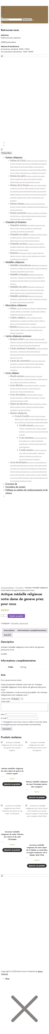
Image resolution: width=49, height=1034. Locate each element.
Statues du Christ (28, 166)
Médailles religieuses (14, 262)
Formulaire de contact (15, 486)
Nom (3, 714)
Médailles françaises (27, 279)
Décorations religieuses (16, 305)
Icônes (28, 311)
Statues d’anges (29, 206)
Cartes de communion (27, 365)
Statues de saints (27, 178)
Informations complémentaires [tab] (31, 630)
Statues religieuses (13, 157)
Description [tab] (9, 630)
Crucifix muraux (33, 430)
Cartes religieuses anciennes (18, 336)
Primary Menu (6, 153)
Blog (7, 978)
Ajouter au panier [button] (12, 784)
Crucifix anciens (32, 454)
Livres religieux (12, 372)
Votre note (6, 699)
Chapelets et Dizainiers (15, 222)
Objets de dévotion (28, 406)
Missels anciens (29, 379)
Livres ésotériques (29, 471)
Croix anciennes (33, 442)
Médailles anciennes (28, 298)
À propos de (11, 483)
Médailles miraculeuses (29, 268)
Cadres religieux (27, 320)
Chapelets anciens (27, 228)
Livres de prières (27, 397)
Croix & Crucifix (31, 419)
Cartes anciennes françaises (29, 353)
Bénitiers (27, 329)
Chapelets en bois (27, 246)
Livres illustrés (28, 388)
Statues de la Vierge (28, 193)
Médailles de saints (27, 289)
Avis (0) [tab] (7, 635)
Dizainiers (27, 255)
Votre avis (6, 701)
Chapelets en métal (28, 237)
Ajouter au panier (16, 616)
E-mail (4, 718)
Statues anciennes (28, 215)
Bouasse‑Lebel (28, 342)
